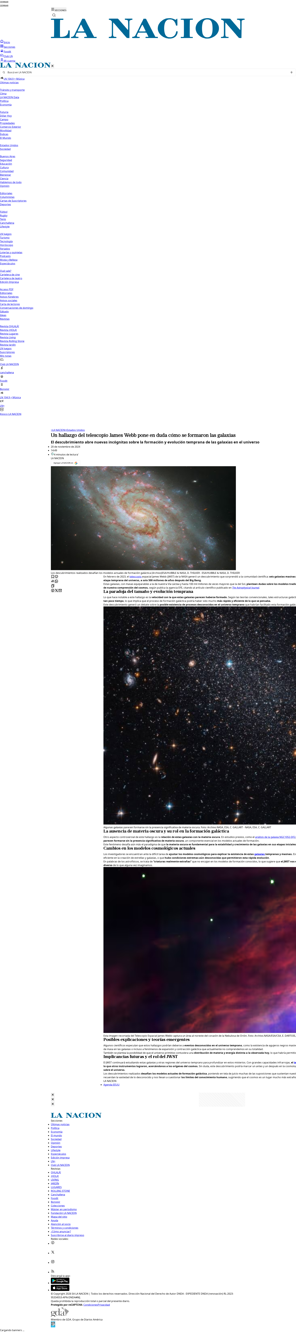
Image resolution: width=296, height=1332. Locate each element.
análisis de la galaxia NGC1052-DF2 (275, 837)
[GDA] (60, 1316)
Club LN (8, 56)
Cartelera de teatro (11, 278)
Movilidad (5, 130)
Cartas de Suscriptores (13, 200)
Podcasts (5, 256)
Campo (4, 119)
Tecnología (6, 241)
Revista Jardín (8, 344)
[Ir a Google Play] (60, 1283)
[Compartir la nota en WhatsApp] (56, 581)
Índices (4, 134)
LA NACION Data (9, 97)
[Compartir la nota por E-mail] (60, 591)
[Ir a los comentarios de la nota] (56, 577)
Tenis (3, 219)
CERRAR (4, 2)
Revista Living (8, 337)
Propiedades (7, 123)
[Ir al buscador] (54, 15)
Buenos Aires (7, 156)
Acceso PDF (6, 289)
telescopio (136, 576)
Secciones (9, 47)
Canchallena (7, 223)
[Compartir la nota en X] (56, 591)
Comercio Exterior (10, 127)
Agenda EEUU (111, 1084)
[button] (148, 239)
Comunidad (7, 171)
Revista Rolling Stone (12, 341)
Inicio (7, 42)
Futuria (4, 112)
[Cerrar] (52, 66)
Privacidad (104, 1304)
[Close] (53, 1095)
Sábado (4, 311)
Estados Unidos (9, 145)
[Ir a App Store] (60, 1290)
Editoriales (6, 193)
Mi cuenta (9, 60)
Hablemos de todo (11, 182)
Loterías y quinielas (11, 252)
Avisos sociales (8, 300)
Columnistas (7, 197)
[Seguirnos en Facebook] (53, 1243)
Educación (6, 163)
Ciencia (4, 178)
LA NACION (58, 430)
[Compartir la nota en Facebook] (53, 591)
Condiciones (90, 1304)
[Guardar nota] (53, 577)
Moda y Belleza (8, 260)
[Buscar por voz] (291, 72)
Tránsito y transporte (12, 90)
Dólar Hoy (6, 115)
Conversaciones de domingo (16, 308)
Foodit (7, 51)
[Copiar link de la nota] (53, 586)
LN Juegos (6, 234)
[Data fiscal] (53, 1326)
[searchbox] (147, 72)
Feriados (5, 248)
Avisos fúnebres (9, 296)
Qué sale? (5, 271)
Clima (3, 93)
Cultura (4, 167)
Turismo (5, 237)
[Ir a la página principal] (148, 37)
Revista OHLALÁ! (9, 326)
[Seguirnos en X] (53, 1253)
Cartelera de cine (10, 274)
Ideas (3, 315)
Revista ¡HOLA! (8, 330)
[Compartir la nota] (53, 581)
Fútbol (3, 211)
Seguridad (6, 160)
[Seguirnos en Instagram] (53, 1262)
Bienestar (5, 175)
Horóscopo (6, 245)
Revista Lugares (9, 333)
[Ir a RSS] (53, 1272)
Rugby (3, 215)
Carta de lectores (10, 304)
